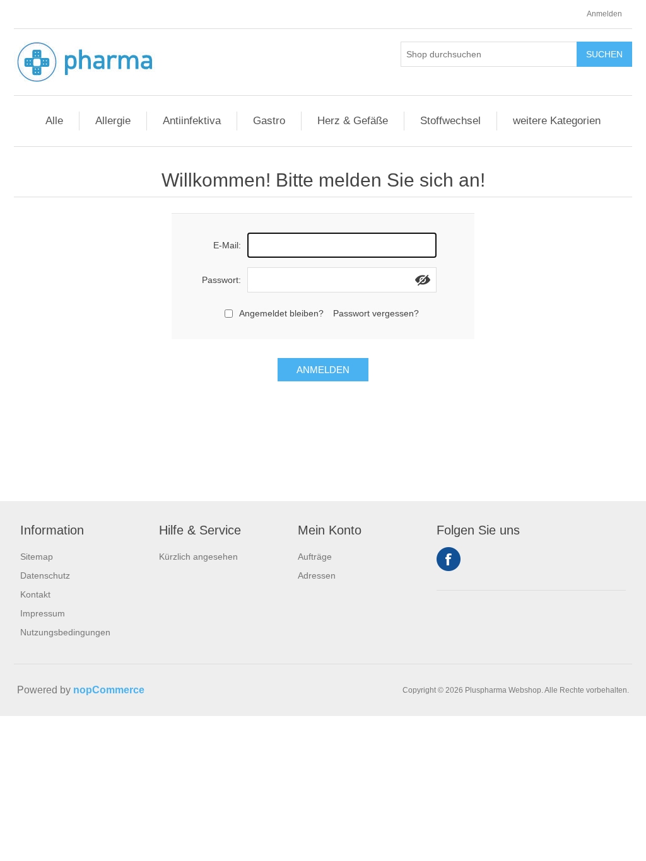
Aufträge (315, 557)
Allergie (113, 121)
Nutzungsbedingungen (65, 632)
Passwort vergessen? (376, 313)
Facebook (449, 559)
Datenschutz (45, 575)
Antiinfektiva (192, 121)
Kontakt (35, 594)
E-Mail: (227, 245)
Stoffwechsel (450, 121)
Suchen (604, 54)
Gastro (269, 121)
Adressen (317, 575)
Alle (54, 121)
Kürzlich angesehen (198, 557)
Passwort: (221, 280)
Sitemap (36, 557)
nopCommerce (108, 690)
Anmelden (604, 13)
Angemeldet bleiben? (281, 313)
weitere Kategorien (557, 121)
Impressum (42, 613)
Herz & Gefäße (352, 121)
